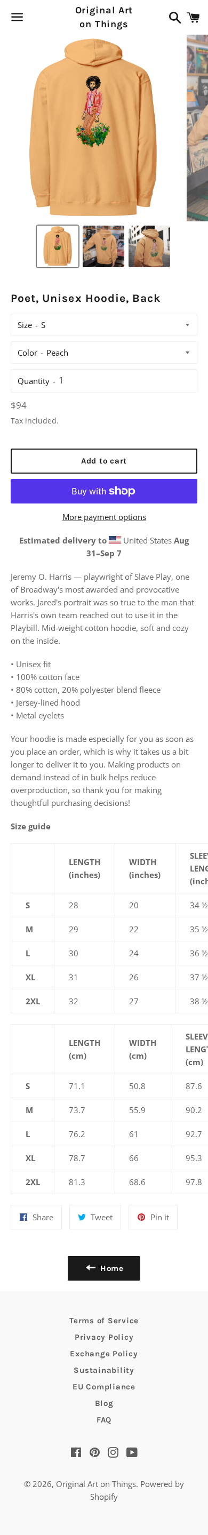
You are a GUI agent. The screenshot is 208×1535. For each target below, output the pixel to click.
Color (27, 352)
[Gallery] (104, 153)
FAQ (104, 1420)
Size (25, 324)
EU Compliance (104, 1387)
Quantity (34, 380)
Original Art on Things (104, 16)
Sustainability (104, 1370)
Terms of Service (104, 1320)
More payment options (104, 516)
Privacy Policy (104, 1337)
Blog (104, 1403)
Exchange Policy (104, 1353)
